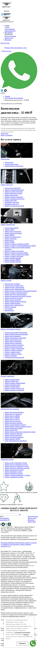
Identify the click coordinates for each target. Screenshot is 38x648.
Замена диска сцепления (13, 231)
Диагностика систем (11, 164)
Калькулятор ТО (10, 31)
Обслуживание (10, 29)
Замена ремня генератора (13, 341)
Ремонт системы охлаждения (14, 206)
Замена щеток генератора (13, 343)
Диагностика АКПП (11, 228)
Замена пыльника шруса (13, 237)
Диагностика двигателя (12, 188)
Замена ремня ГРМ (11, 430)
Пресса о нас (9, 38)
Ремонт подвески (10, 307)
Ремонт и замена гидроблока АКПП (17, 244)
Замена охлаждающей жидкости (15, 425)
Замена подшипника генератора (15, 338)
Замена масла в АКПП (12, 416)
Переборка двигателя (12, 202)
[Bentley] (6, 12)
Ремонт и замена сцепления (14, 256)
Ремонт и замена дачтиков (13, 350)
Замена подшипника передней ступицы (18, 296)
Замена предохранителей (13, 339)
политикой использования (22, 632)
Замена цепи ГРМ (11, 200)
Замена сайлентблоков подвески (15, 301)
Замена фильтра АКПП (12, 439)
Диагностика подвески (12, 284)
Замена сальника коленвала (14, 197)
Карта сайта (32, 522)
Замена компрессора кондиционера (16, 334)
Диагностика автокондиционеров (16, 332)
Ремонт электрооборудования (10, 329)
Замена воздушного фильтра (14, 412)
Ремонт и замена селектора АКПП (16, 253)
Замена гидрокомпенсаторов (14, 190)
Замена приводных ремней (14, 428)
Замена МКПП (10, 235)
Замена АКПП (9, 230)
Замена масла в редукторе (13, 233)
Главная (7, 96)
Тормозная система (7, 459)
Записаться (4, 133)
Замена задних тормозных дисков (16, 463)
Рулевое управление (7, 376)
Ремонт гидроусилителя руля (14, 388)
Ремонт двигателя (7, 185)
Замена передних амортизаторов (15, 294)
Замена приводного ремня (13, 193)
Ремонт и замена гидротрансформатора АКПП (20, 246)
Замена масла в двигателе (13, 414)
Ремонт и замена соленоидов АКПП (17, 254)
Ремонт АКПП (10, 242)
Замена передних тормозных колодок (17, 468)
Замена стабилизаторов (12, 303)
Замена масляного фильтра (13, 423)
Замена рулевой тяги (11, 381)
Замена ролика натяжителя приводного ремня (20, 432)
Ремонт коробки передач (13, 262)
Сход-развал (9, 308)
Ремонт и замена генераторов (14, 348)
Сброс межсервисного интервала (16, 441)
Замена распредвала (11, 195)
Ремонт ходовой (6, 280)
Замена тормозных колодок (14, 473)
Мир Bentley (9, 32)
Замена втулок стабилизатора (14, 287)
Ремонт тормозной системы (14, 477)
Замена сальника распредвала (14, 199)
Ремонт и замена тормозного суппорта (17, 475)
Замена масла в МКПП (12, 417)
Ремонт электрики (11, 355)
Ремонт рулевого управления (14, 390)
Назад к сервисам (6, 135)
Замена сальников (11, 238)
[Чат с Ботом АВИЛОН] (2, 91)
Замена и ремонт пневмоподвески (16, 293)
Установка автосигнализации (14, 357)
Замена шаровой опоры (12, 385)
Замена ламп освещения (13, 336)
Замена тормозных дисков (13, 472)
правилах (26, 634)
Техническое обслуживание (14, 98)
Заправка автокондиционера (14, 345)
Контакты (8, 40)
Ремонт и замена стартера (13, 354)
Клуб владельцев (10, 36)
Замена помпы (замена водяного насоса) (18, 426)
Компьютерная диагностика (14, 166)
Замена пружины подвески (14, 298)
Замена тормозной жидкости (14, 470)
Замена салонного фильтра (13, 433)
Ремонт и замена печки (12, 352)
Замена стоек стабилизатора (14, 305)
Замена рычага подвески (13, 300)
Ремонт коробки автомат (13, 258)
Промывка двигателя (12, 204)
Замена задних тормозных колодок (16, 464)
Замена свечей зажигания (13, 435)
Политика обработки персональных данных (15, 542)
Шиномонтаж (9, 310)
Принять (22, 643)
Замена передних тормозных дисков (17, 466)
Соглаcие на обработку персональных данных (19, 543)
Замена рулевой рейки (12, 379)
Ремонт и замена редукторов (14, 251)
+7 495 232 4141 (6, 51)
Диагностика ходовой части (14, 285)
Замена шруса (9, 240)
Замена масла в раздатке (13, 421)
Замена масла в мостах (12, 419)
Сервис (7, 25)
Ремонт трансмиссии (8, 224)
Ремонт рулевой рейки (12, 386)
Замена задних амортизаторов (15, 289)
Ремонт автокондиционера (13, 347)
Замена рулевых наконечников (15, 383)
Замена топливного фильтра (14, 437)
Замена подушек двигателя (14, 191)
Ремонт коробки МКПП (13, 260)
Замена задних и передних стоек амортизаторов (21, 291)
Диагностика (5, 159)
